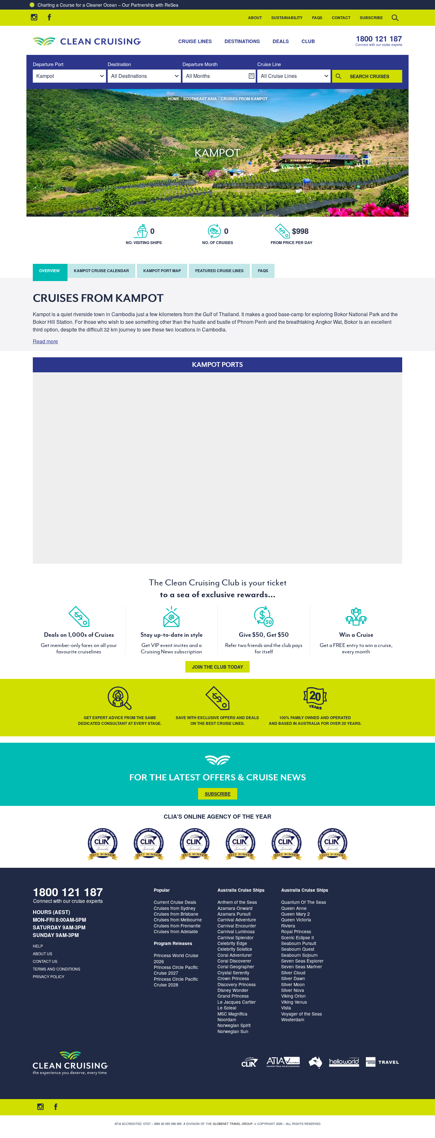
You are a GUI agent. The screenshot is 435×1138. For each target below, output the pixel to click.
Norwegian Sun (233, 1031)
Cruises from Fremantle (177, 925)
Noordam (227, 1019)
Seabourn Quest (297, 949)
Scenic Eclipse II (297, 937)
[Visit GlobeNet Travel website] (315, 1063)
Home (173, 98)
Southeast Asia (200, 98)
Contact (341, 17)
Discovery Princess (237, 984)
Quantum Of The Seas (303, 902)
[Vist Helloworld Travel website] (344, 1063)
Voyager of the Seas (301, 1013)
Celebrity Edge (232, 943)
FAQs (317, 17)
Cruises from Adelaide (176, 931)
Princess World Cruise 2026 (176, 958)
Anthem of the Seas (237, 902)
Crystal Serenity (233, 972)
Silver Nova (292, 990)
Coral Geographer (236, 966)
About (255, 17)
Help (38, 945)
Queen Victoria (296, 919)
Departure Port (48, 64)
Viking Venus (294, 1002)
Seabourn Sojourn (299, 955)
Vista (286, 1007)
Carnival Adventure (237, 919)
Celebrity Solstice (235, 949)
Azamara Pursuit (234, 914)
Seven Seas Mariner (301, 966)
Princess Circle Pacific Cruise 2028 (176, 982)
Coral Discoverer (234, 960)
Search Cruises (369, 76)
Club (308, 41)
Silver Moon (293, 984)
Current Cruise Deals (175, 902)
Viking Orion (293, 996)
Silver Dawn (293, 978)
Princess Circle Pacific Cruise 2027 (176, 970)
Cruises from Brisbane (176, 914)
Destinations (242, 41)
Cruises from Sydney (175, 908)
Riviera (288, 925)
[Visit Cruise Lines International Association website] (250, 1063)
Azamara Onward (235, 908)
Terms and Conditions (56, 968)
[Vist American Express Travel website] (382, 1063)
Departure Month (200, 64)
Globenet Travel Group (232, 1124)
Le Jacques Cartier (237, 1002)
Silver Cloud (293, 972)
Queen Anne (294, 908)
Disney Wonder (233, 990)
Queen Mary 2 (295, 914)
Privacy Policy (48, 976)
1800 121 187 (379, 38)
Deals (281, 41)
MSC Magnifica (232, 1013)
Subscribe (371, 17)
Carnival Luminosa (236, 931)
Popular (162, 890)
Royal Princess (296, 931)
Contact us (45, 961)
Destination (119, 64)
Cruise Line (269, 64)
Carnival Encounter (237, 925)
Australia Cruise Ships (241, 890)
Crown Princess (233, 978)
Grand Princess (233, 996)
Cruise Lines (195, 41)
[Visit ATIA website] (283, 1063)
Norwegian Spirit (234, 1025)
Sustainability (287, 17)
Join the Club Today (217, 667)
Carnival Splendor (235, 937)
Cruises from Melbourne (178, 919)
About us (42, 953)
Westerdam (292, 1019)
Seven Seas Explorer (302, 960)
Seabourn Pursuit (298, 943)
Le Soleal (227, 1007)
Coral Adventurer (235, 955)
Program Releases (173, 943)
